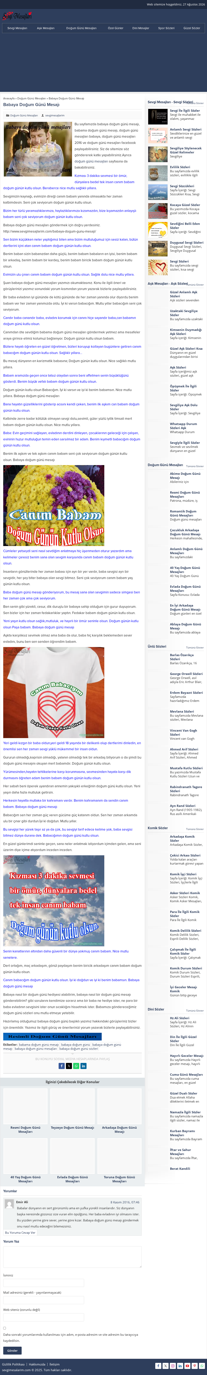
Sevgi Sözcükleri (182, 186)
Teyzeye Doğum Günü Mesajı (72, 1127)
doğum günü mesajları (91, 161)
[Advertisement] (103, 63)
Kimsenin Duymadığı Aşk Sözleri (186, 332)
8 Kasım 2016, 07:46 (125, 1202)
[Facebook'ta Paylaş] (62, 1066)
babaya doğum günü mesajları (36, 1049)
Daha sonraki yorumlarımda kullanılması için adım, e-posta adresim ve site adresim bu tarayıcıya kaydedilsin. (70, 1337)
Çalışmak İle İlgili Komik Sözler (183, 951)
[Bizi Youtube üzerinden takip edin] (187, 1366)
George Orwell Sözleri (186, 674)
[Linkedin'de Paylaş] (83, 1066)
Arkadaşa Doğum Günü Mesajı (119, 1129)
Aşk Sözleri (178, 367)
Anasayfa (9, 98)
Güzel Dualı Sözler (183, 1093)
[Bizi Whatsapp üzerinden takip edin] (202, 1366)
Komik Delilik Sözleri (185, 931)
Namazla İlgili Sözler (185, 1112)
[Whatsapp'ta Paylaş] (76, 1066)
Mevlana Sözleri (182, 711)
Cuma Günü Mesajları (186, 1074)
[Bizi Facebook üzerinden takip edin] (158, 1366)
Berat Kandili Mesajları (180, 1171)
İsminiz (8, 1275)
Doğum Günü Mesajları (31, 98)
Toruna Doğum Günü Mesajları (119, 1179)
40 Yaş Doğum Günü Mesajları (26, 1179)
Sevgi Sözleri (179, 261)
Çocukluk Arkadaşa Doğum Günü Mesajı (185, 532)
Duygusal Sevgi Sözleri (187, 242)
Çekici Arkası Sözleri (185, 855)
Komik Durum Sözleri (186, 968)
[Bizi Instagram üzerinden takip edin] (173, 1366)
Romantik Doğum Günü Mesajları (183, 513)
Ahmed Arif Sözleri (184, 749)
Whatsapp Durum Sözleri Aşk (183, 426)
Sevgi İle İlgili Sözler (185, 110)
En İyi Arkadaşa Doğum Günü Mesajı (185, 607)
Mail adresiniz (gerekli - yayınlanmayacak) (32, 1292)
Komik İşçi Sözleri (183, 874)
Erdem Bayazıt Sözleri (186, 693)
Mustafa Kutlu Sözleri (186, 768)
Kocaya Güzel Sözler (185, 205)
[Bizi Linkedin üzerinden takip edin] (180, 1366)
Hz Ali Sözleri (179, 1018)
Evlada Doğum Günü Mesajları (72, 1179)
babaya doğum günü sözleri (78, 1049)
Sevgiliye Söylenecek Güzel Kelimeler (186, 150)
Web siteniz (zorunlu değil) (21, 1309)
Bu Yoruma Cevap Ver (20, 1232)
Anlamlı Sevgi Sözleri (186, 129)
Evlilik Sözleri (180, 167)
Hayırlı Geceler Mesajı (187, 1056)
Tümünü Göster (195, 103)
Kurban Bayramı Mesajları (182, 1133)
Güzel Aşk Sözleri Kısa (186, 348)
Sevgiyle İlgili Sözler (185, 443)
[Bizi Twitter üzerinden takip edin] (166, 1366)
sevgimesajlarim (54, 115)
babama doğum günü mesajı (39, 1044)
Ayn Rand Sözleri (182, 806)
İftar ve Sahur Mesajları (180, 1152)
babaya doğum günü (75, 1044)
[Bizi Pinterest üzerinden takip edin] (195, 1366)
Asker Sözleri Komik (185, 893)
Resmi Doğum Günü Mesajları (25, 1129)
